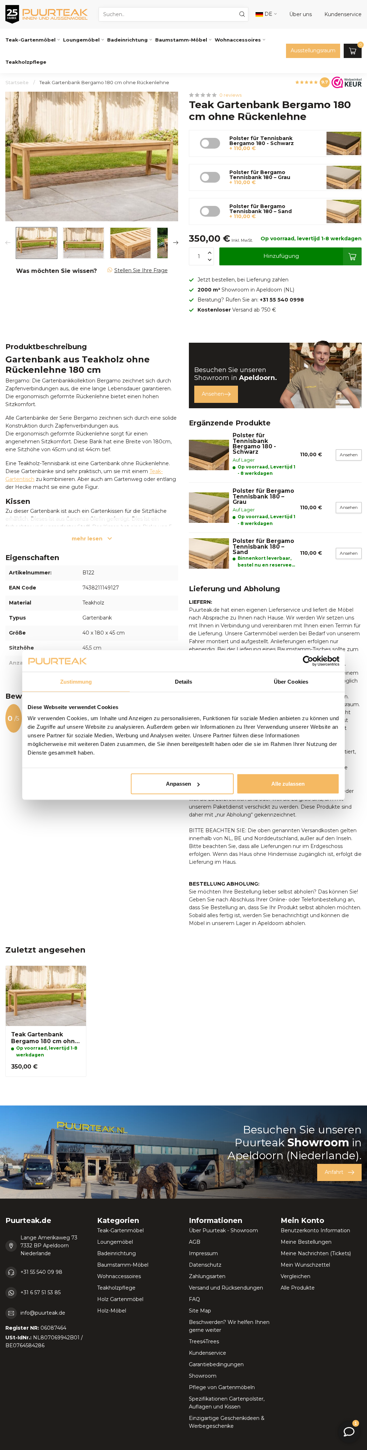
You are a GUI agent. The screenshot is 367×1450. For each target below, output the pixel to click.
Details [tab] (183, 681)
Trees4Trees (204, 1341)
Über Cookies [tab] (291, 681)
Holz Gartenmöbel (120, 1299)
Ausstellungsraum (313, 50)
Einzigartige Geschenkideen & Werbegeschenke (226, 1422)
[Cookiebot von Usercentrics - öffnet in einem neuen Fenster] (308, 660)
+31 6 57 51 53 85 (40, 1292)
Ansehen (213, 394)
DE (267, 14)
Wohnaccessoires (238, 40)
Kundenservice (207, 1353)
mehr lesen (88, 538)
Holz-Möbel (111, 1310)
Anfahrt (334, 1172)
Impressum (203, 1253)
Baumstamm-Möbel (181, 40)
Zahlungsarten (207, 1276)
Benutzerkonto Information (315, 1230)
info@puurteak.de (42, 1313)
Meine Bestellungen (306, 1242)
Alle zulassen (288, 784)
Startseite (17, 82)
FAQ (194, 1299)
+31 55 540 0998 (282, 300)
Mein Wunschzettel (305, 1265)
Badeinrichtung (127, 40)
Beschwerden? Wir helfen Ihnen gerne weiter (229, 1326)
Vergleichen (295, 1276)
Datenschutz (205, 1265)
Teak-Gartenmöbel (30, 40)
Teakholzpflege (25, 62)
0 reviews (230, 95)
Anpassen (178, 784)
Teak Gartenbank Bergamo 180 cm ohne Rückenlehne (104, 82)
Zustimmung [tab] (76, 681)
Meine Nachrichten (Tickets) (316, 1253)
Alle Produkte (298, 1288)
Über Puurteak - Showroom (223, 1230)
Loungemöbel (81, 40)
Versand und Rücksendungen (226, 1288)
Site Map (200, 1310)
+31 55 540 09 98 (41, 1272)
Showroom (202, 1376)
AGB (194, 1242)
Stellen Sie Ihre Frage (141, 270)
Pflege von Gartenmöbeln (222, 1387)
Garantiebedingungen (216, 1364)
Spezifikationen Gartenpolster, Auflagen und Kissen (226, 1403)
